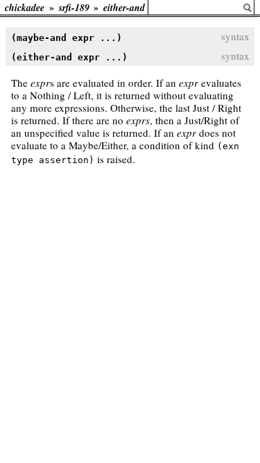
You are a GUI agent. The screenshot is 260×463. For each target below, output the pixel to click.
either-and (124, 8)
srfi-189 (74, 8)
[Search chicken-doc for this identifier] (247, 7)
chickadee (24, 8)
